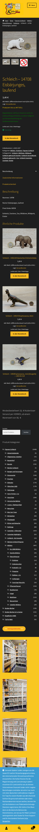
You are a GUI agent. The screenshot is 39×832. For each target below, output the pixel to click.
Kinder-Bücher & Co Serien (13, 612)
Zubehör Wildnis (15, 605)
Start (6, 21)
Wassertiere (14, 601)
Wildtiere (21, 153)
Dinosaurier (11, 475)
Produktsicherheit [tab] (9, 184)
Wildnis (29, 21)
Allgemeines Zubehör (14, 457)
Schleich (15, 153)
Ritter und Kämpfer (13, 523)
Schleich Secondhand (28, 155)
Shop (11, 21)
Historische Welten (13, 501)
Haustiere (10, 497)
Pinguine (15, 571)
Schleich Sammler (26, 158)
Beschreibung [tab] (7, 171)
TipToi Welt (9, 619)
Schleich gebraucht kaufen (11, 155)
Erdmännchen (17, 564)
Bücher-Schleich (12, 468)
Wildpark (28, 153)
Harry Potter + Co (13, 494)
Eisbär (11, 161)
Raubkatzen (14, 590)
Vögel (12, 594)
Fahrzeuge (10, 490)
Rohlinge (10, 527)
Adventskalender (13, 453)
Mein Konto (6, 828)
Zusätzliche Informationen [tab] (12, 178)
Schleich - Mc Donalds (14, 538)
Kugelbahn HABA (10, 616)
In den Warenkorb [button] (19, 276)
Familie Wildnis (15, 553)
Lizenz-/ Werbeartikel (14, 505)
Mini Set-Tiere (12, 512)
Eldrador (10, 483)
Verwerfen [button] (6, 821)
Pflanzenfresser (15, 586)
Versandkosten (11, 104)
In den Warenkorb (11, 138)
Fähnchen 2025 (12, 486)
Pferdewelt (11, 520)
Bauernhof (11, 460)
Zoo (17, 158)
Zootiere (5, 161)
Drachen (10, 479)
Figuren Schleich (20, 21)
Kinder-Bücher (9, 608)
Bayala (9, 464)
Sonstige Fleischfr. (18, 582)
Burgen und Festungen (15, 472)
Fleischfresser (7, 23)
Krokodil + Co (16, 568)
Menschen (10, 508)
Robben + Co (16, 575)
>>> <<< (14, 629)
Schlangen (15, 579)
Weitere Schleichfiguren (15, 542)
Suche (19, 828)
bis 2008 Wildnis (15, 549)
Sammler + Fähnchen (14, 531)
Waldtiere (13, 597)
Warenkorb (30, 826)
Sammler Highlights (14, 534)
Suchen (4, 428)
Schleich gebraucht (9, 158)
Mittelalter (11, 516)
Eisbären (16, 23)
